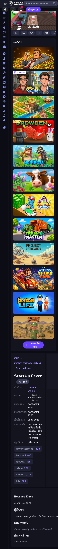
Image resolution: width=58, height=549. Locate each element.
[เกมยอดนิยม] (4, 27)
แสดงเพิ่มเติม (35, 345)
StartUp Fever (23, 368)
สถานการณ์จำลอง (23, 363)
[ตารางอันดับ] (4, 46)
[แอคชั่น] (4, 120)
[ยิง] (4, 101)
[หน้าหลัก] (4, 13)
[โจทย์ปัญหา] (4, 87)
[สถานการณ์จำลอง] (4, 111)
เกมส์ (16, 358)
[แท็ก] (4, 127)
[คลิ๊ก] (4, 77)
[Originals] (4, 37)
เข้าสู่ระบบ (33, 9)
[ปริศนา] (4, 91)
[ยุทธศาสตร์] (4, 106)
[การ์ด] (4, 63)
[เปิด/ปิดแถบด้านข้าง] (5, 3)
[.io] (4, 53)
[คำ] (4, 82)
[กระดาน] (4, 58)
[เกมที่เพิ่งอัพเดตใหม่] (4, 32)
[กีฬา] (4, 68)
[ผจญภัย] (4, 96)
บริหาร (37, 363)
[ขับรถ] (4, 72)
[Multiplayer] (4, 41)
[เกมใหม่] (4, 22)
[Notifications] (21, 9)
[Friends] (5, 9)
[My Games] (13, 9)
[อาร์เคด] (4, 115)
